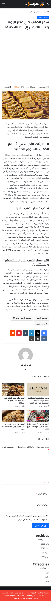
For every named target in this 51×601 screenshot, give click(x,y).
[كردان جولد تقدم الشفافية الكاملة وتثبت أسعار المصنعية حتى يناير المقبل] (38, 389)
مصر (47, 581)
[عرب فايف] (34, 4)
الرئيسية (44, 12)
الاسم (46, 483)
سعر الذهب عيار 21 (21, 318)
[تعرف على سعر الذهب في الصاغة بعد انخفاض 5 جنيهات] (13, 389)
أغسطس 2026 (43, 540)
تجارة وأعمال (34, 12)
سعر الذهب (41, 318)
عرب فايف (42, 87)
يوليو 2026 (45, 544)
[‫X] (37, 333)
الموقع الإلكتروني (43, 505)
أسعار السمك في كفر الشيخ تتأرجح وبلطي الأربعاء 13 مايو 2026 (38, 427)
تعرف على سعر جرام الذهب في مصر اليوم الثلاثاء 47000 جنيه (13, 427)
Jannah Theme (8, 593)
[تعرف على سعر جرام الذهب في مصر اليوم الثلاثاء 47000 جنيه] (13, 416)
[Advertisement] (25, 57)
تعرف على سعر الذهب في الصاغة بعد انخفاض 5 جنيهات (14, 400)
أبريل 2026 (45, 557)
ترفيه (47, 573)
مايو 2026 (45, 552)
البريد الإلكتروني (42, 494)
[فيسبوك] (44, 333)
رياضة (47, 577)
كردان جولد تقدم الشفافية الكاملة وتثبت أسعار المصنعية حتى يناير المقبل (38, 400)
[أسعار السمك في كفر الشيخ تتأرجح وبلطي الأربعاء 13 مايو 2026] (38, 416)
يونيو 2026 (45, 548)
